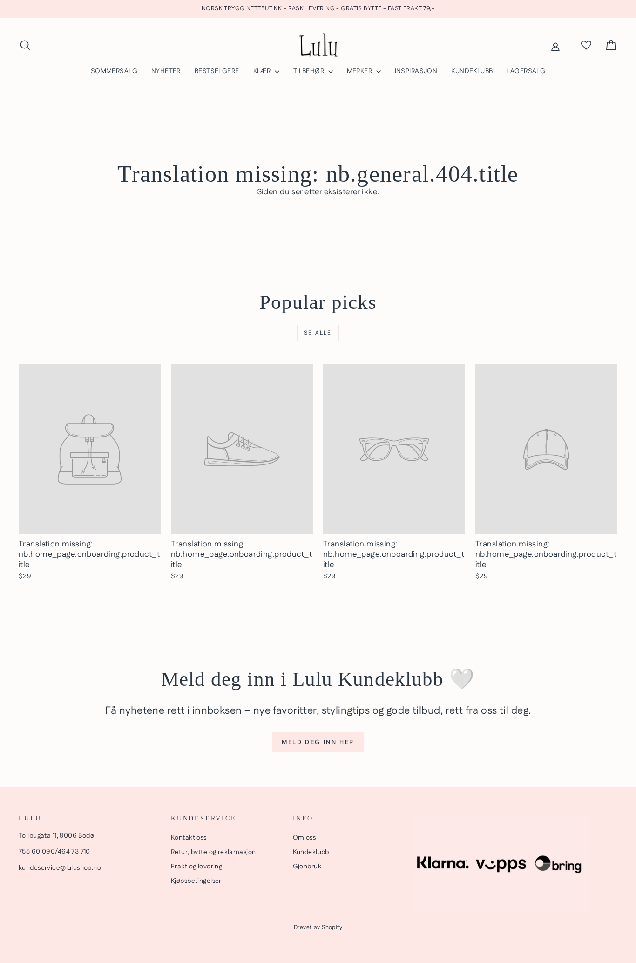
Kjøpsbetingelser (196, 881)
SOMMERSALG (114, 71)
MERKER (360, 71)
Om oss (304, 837)
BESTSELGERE (217, 71)
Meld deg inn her (318, 742)
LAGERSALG (526, 71)
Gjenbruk (307, 866)
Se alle (318, 333)
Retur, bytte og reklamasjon (213, 852)
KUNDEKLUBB (472, 71)
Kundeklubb (311, 852)
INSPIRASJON (416, 71)
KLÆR (262, 71)
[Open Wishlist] (586, 45)
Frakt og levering (196, 866)
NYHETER (166, 71)
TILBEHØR (309, 71)
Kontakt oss (189, 837)
